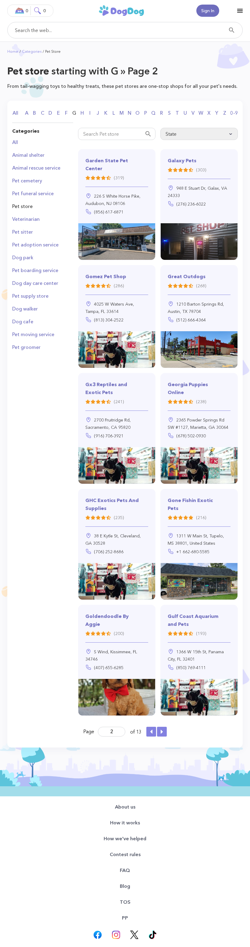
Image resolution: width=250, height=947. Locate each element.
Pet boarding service (35, 270)
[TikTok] (152, 935)
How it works (125, 823)
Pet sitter (22, 232)
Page (88, 731)
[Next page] (162, 732)
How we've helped (125, 838)
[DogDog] (121, 10)
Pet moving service (33, 334)
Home (12, 51)
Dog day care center (35, 283)
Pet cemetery (27, 181)
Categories (31, 51)
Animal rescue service (36, 168)
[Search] (231, 30)
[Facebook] (97, 935)
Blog (125, 886)
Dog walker (25, 309)
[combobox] (125, 30)
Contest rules (125, 854)
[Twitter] (134, 935)
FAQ (125, 870)
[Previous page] (151, 732)
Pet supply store (30, 296)
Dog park (22, 257)
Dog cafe (22, 321)
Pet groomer (26, 347)
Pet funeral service (33, 193)
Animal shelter (28, 155)
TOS (125, 902)
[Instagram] (116, 935)
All (15, 113)
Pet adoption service (35, 245)
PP (125, 918)
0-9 (234, 113)
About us (125, 807)
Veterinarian (26, 219)
